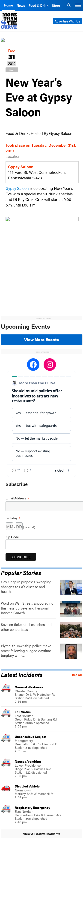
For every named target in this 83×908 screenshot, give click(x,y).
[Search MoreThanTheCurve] (69, 6)
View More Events (41, 339)
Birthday (13, 518)
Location (13, 156)
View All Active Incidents (41, 833)
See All (77, 675)
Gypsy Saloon (17, 188)
